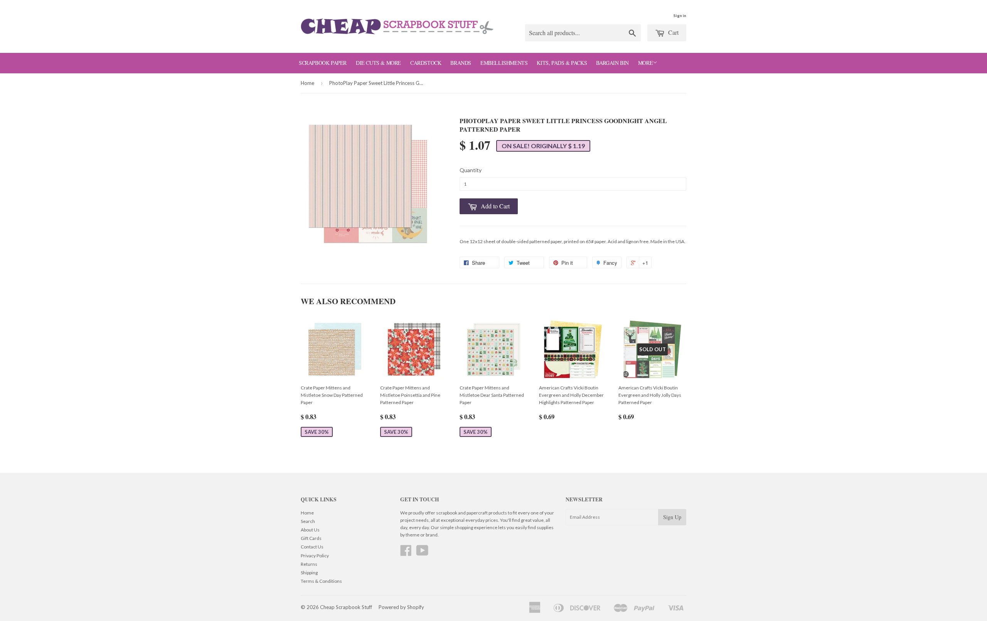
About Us (310, 530)
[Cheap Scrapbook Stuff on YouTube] (422, 553)
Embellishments (503, 62)
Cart (673, 32)
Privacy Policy (315, 555)
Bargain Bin (612, 62)
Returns (309, 564)
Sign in (680, 15)
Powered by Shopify (401, 607)
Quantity (471, 170)
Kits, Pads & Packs (562, 62)
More (645, 62)
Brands (460, 62)
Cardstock (425, 62)
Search (308, 521)
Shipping (309, 572)
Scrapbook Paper (323, 62)
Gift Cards (311, 538)
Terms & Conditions (321, 581)
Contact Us (312, 547)
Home (307, 83)
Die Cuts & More (378, 62)
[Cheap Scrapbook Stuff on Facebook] (406, 553)
